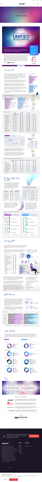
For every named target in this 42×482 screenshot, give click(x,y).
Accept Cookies (13, 479)
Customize (5, 479)
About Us (20, 445)
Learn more (34, 436)
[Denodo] (22, 4)
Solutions (20, 449)
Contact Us (20, 453)
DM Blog (37, 0)
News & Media (20, 451)
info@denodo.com (28, 446)
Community (33, 0)
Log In (41, 0)
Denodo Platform (20, 447)
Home (19, 12)
